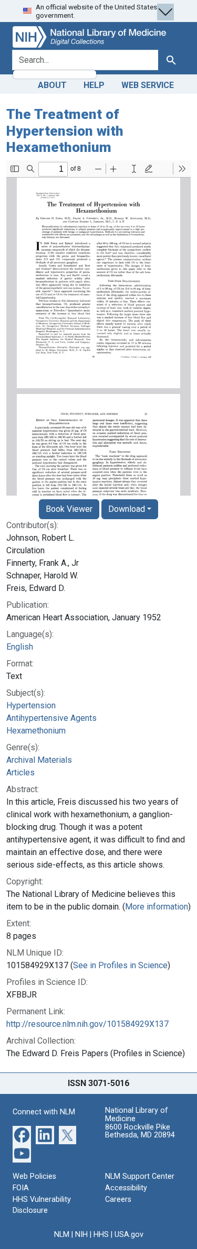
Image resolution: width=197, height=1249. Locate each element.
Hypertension (31, 705)
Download (126, 509)
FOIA (21, 1188)
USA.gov (129, 1234)
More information (156, 907)
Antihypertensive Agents (51, 718)
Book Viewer (69, 509)
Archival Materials (39, 760)
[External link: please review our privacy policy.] (22, 1135)
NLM (61, 1234)
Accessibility (126, 1188)
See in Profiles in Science (120, 965)
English (19, 647)
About (52, 85)
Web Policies (34, 1176)
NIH (81, 1234)
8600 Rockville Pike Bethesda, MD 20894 (140, 1131)
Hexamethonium (36, 731)
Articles (20, 772)
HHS (101, 1234)
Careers (118, 1199)
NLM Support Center (139, 1176)
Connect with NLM (44, 1112)
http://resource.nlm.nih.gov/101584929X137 (87, 1024)
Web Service (147, 85)
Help (94, 85)
